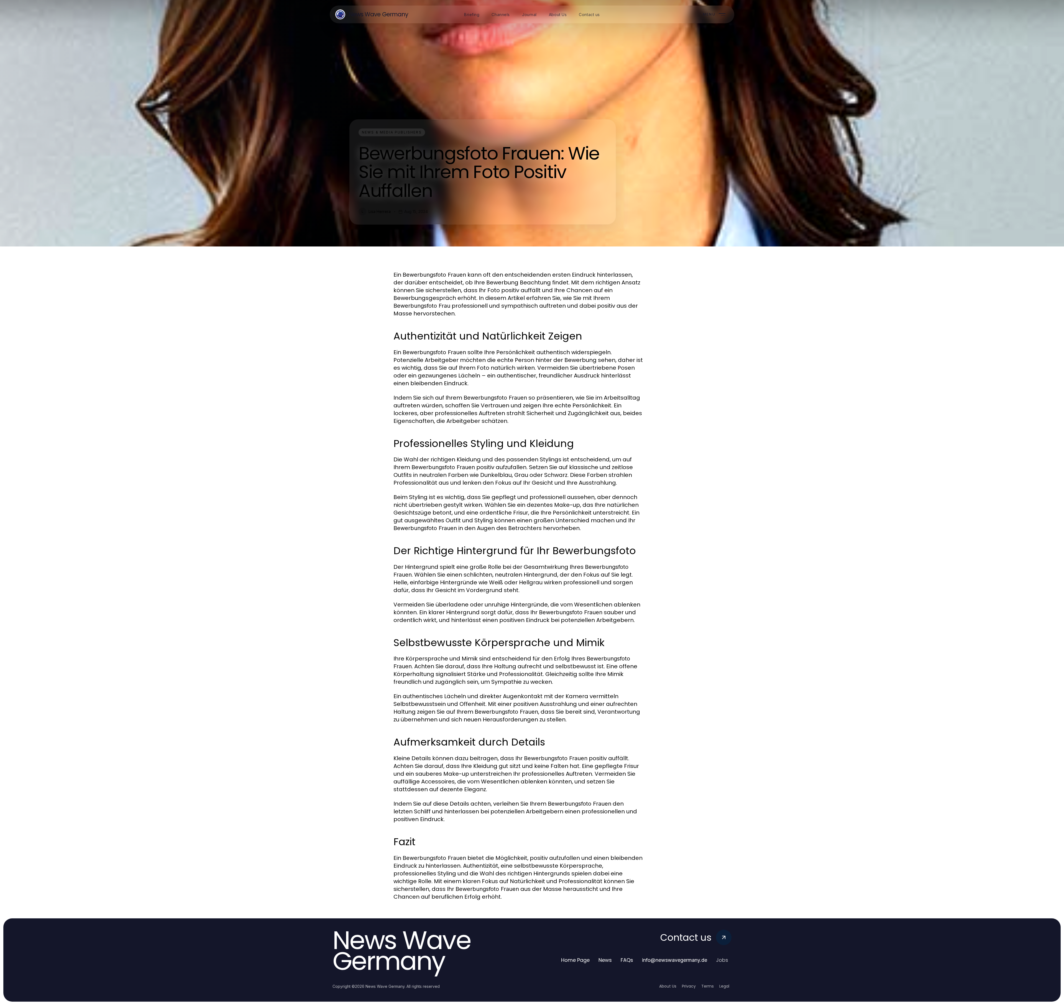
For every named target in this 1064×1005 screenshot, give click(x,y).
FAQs (627, 960)
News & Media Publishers (392, 132)
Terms (707, 986)
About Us (667, 986)
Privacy (689, 986)
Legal (724, 986)
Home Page (575, 960)
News (605, 960)
